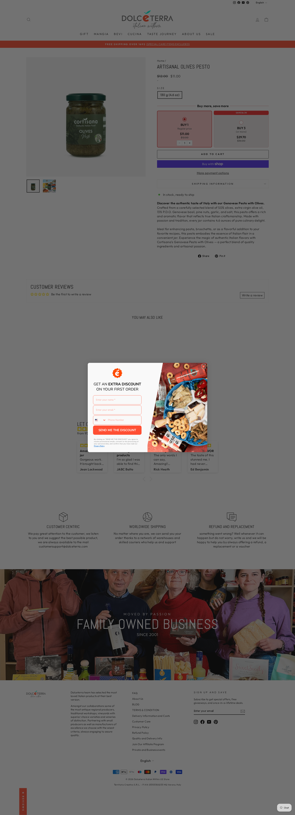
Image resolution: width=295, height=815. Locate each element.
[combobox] (99, 420)
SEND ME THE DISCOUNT (117, 430)
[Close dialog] (204, 366)
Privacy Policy (99, 446)
